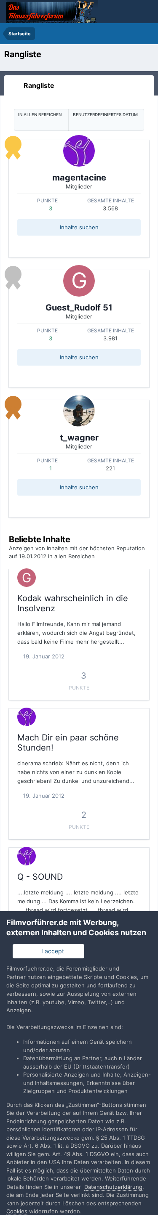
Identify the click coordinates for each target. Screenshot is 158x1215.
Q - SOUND (40, 877)
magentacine (79, 177)
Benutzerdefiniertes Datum (105, 114)
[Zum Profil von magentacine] (79, 151)
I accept (51, 951)
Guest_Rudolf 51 (79, 307)
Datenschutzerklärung (113, 1186)
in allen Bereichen (40, 114)
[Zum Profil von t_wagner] (79, 411)
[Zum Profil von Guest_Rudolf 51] (79, 281)
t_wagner (79, 437)
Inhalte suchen (79, 227)
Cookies (16, 1211)
